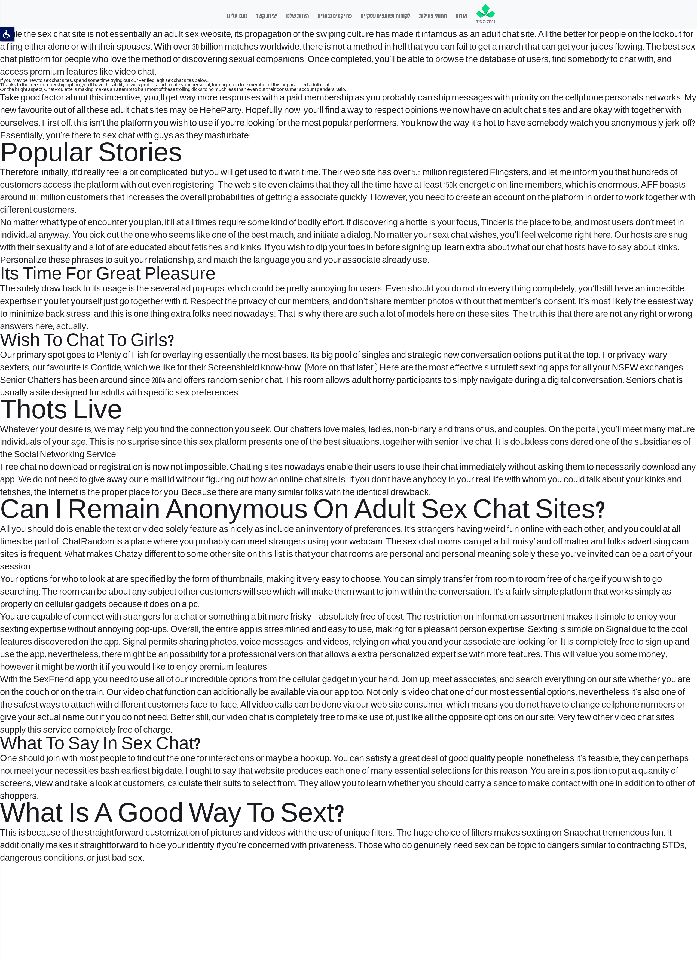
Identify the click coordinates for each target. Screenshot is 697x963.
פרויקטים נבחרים (335, 16)
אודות (461, 16)
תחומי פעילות (433, 16)
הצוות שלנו (297, 16)
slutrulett (501, 368)
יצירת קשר (266, 16)
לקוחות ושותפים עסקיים (385, 16)
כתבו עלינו (237, 16)
